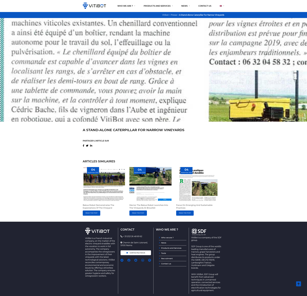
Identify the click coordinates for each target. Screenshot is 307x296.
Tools (163, 253)
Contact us (204, 6)
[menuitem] (222, 6)
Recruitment (167, 258)
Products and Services (157, 6)
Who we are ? (125, 6)
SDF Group (196, 246)
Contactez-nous (137, 253)
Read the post (91, 213)
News (184, 6)
